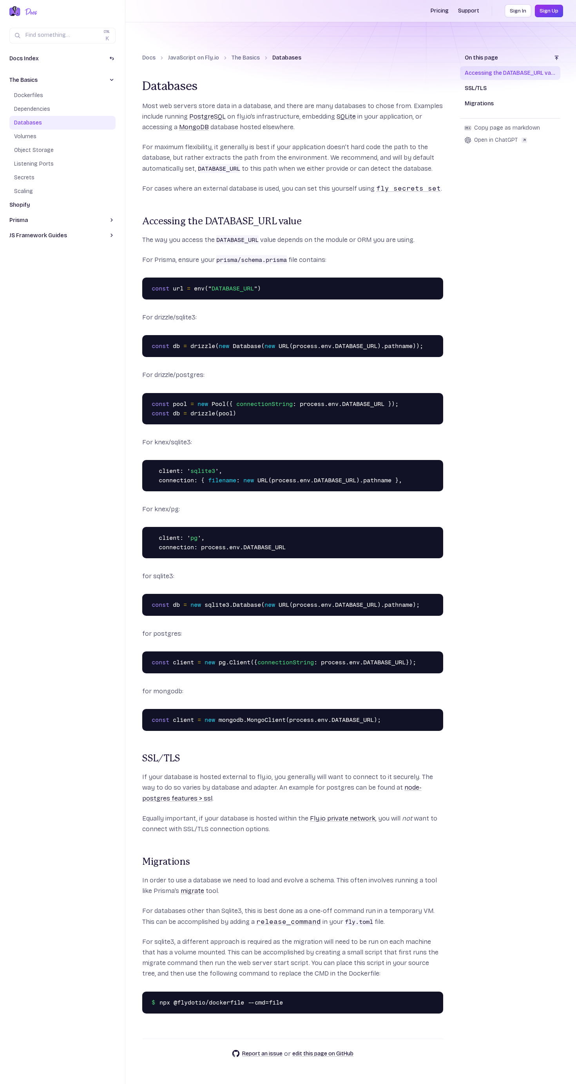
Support (468, 10)
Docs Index (24, 58)
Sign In (518, 11)
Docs (149, 57)
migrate (192, 891)
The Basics (246, 57)
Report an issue (262, 1053)
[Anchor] (137, 222)
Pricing (440, 10)
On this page (481, 57)
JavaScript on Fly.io (193, 57)
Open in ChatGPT (496, 140)
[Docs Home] (29, 11)
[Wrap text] (424, 285)
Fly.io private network (342, 818)
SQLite (346, 116)
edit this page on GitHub (322, 1053)
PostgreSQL (207, 116)
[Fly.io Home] (14, 11)
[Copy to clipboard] (435, 285)
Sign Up (549, 11)
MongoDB (194, 127)
